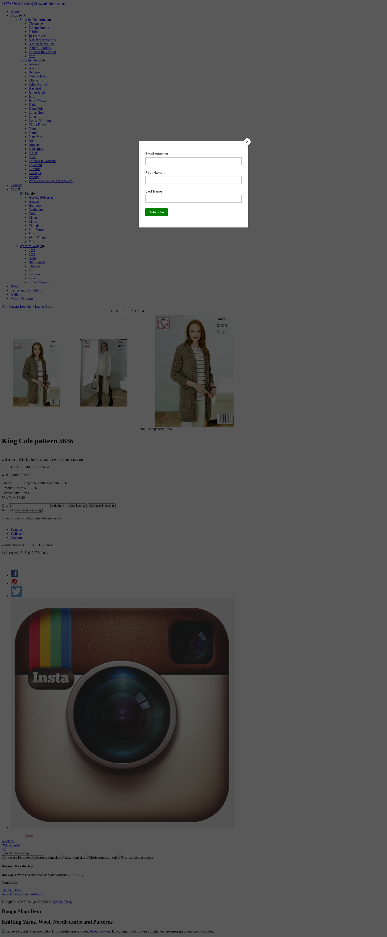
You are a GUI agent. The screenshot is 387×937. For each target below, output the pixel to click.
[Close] (247, 141)
